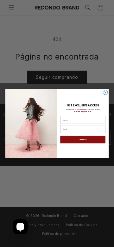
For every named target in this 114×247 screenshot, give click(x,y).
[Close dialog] (105, 92)
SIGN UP (82, 139)
